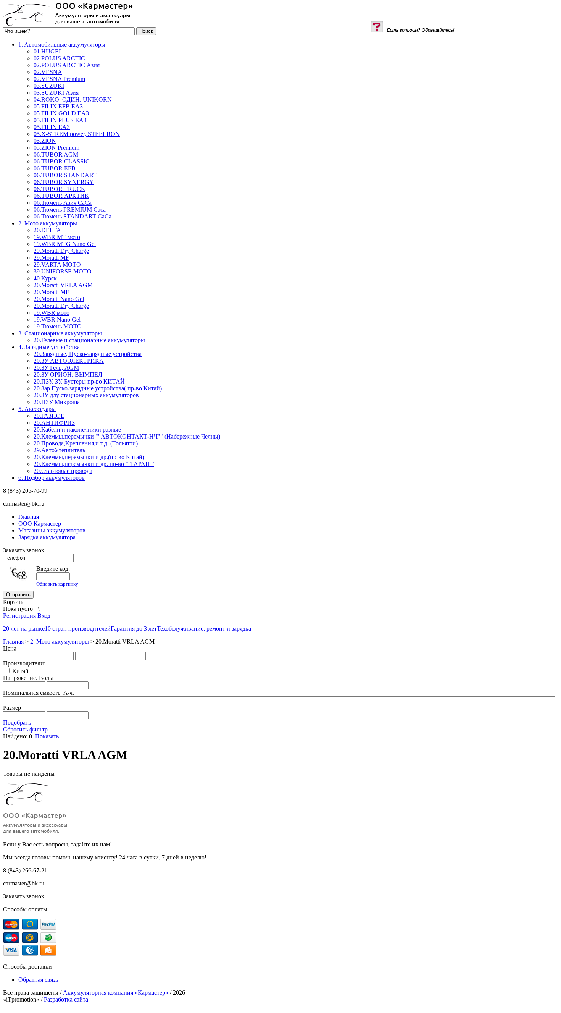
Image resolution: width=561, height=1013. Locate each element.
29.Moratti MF (51, 257)
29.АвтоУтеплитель (59, 450)
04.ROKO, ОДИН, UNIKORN (73, 99)
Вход (43, 615)
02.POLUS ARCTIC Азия (67, 65)
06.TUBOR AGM (56, 154)
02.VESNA (48, 72)
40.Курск (45, 278)
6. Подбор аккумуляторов (51, 477)
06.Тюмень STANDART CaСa (72, 216)
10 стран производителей (78, 628)
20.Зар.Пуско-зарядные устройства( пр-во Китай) (98, 388)
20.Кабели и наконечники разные (77, 429)
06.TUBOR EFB (55, 168)
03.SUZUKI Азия (56, 92)
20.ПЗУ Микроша (57, 402)
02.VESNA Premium (59, 79)
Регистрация (19, 615)
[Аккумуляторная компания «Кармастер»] (68, 23)
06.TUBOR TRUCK (59, 189)
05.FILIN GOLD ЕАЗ (61, 113)
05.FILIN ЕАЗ (52, 127)
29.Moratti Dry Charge (61, 251)
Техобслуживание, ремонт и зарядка (204, 628)
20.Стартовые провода (63, 471)
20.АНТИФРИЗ (54, 422)
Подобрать (17, 722)
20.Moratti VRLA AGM (63, 285)
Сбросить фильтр (25, 729)
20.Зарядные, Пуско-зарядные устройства (88, 354)
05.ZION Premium (56, 147)
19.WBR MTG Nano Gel (65, 244)
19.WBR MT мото (57, 237)
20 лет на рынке (24, 628)
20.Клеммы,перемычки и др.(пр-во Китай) (89, 457)
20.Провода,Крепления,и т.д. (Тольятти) (86, 443)
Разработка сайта (66, 999)
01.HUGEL (48, 51)
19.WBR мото (51, 312)
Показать (47, 736)
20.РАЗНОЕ (49, 416)
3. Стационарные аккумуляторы (60, 333)
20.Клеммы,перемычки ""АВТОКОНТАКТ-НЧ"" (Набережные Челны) (127, 436)
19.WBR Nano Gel (57, 319)
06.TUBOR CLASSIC (62, 161)
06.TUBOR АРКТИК (61, 196)
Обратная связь (38, 979)
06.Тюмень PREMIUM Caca (70, 209)
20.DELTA (47, 230)
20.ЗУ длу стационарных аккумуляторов (86, 395)
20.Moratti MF (51, 292)
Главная (13, 641)
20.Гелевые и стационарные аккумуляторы (89, 340)
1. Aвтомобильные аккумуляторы (61, 44)
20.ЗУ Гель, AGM (56, 367)
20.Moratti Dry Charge (61, 306)
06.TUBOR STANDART (65, 175)
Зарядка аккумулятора (47, 537)
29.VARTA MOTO (57, 264)
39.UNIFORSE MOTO (63, 271)
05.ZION (45, 141)
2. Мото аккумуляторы (47, 223)
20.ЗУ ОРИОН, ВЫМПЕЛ (68, 374)
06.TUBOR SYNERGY (64, 182)
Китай (20, 671)
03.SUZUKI (49, 86)
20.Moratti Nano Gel (59, 299)
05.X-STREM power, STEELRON (77, 134)
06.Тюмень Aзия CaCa (63, 202)
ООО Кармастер (39, 523)
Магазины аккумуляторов (51, 530)
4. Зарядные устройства (49, 347)
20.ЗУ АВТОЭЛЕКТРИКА (69, 361)
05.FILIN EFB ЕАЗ (58, 106)
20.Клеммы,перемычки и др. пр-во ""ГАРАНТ (94, 464)
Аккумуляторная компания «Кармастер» (115, 992)
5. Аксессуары (37, 409)
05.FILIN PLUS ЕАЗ (60, 120)
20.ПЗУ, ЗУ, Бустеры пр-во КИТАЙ (79, 381)
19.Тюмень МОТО (58, 326)
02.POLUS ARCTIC (59, 58)
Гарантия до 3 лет (134, 628)
